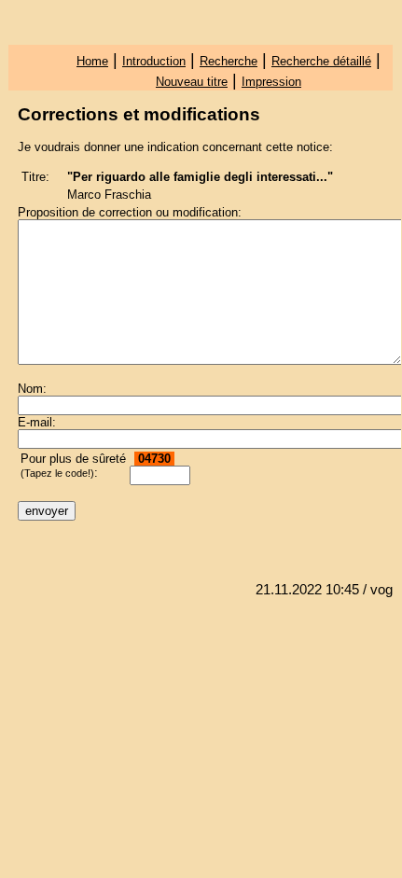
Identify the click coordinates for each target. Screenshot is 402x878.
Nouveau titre (192, 82)
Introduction (154, 61)
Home (92, 61)
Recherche (228, 61)
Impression (271, 82)
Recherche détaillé (321, 61)
